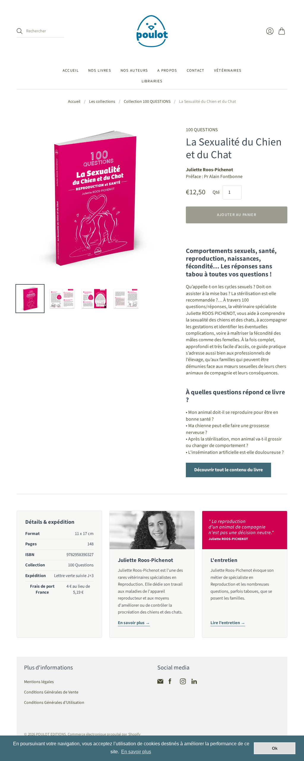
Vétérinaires (228, 70)
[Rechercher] (20, 31)
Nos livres (99, 70)
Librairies (152, 81)
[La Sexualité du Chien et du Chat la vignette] (30, 298)
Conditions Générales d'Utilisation (54, 703)
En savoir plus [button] (136, 751)
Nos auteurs (134, 70)
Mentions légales (39, 682)
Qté (216, 192)
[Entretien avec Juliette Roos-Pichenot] (244, 530)
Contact (196, 70)
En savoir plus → (134, 623)
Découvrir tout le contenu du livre (228, 470)
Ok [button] (275, 748)
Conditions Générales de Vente (51, 692)
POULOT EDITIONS (51, 734)
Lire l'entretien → (227, 623)
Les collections (102, 102)
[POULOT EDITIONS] (152, 31)
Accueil (71, 70)
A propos (167, 70)
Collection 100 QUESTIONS (147, 102)
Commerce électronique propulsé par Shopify (104, 734)
